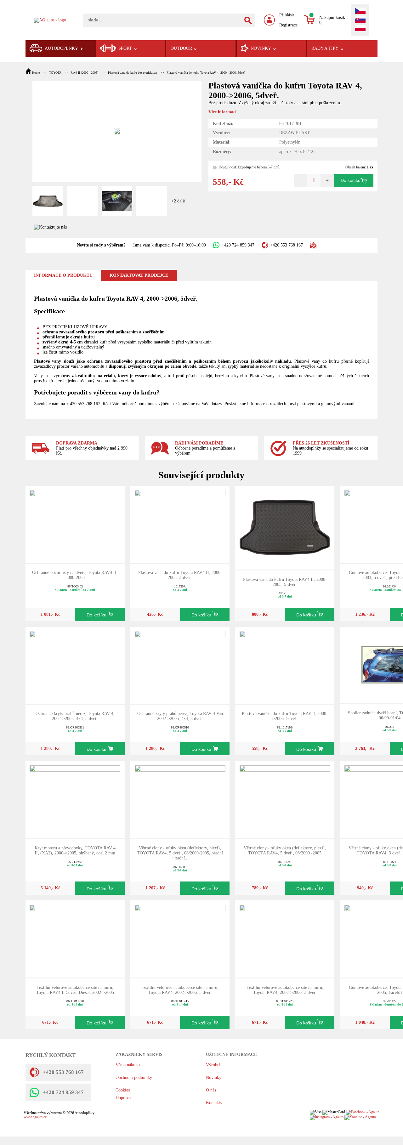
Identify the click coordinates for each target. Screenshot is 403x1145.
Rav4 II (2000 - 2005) (84, 72)
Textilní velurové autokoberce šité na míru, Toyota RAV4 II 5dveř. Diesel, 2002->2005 (75, 990)
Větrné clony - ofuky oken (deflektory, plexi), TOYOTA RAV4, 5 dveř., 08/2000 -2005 (285, 850)
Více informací (222, 112)
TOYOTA (55, 72)
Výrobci (213, 1065)
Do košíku (350, 180)
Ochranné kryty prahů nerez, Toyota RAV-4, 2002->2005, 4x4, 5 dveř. (75, 716)
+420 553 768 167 (286, 245)
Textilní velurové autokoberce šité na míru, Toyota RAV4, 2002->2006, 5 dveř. (180, 990)
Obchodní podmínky (134, 1077)
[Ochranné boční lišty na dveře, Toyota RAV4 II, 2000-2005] (75, 523)
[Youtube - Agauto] (360, 1117)
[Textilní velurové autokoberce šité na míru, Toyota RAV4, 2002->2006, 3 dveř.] (285, 938)
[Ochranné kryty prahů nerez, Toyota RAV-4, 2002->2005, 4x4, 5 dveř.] (75, 664)
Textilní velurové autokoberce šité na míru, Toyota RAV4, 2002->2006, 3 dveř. (285, 990)
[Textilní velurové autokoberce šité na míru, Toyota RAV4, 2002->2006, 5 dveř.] (180, 938)
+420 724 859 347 (238, 245)
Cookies (123, 1090)
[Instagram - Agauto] (326, 1117)
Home (36, 72)
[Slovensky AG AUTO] (360, 20)
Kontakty (214, 1102)
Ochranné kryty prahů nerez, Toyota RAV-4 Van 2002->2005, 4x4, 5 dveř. (180, 716)
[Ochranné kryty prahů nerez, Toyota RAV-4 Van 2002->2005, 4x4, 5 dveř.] (180, 664)
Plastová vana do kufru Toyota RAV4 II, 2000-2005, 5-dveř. (285, 582)
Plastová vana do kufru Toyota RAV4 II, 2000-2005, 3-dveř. (180, 575)
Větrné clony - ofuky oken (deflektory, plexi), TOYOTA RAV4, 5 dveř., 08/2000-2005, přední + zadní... (180, 853)
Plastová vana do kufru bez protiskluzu (132, 72)
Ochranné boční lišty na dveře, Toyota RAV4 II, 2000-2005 (75, 575)
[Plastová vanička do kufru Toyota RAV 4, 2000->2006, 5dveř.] (285, 664)
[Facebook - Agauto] (362, 1112)
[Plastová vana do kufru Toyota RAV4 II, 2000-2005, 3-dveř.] (180, 523)
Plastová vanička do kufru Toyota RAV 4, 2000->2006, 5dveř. (206, 72)
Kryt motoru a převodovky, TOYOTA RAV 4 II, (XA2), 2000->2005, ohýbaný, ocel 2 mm (75, 850)
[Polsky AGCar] (360, 28)
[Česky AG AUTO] (360, 11)
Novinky (213, 1077)
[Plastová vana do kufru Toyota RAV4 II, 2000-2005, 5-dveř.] (285, 527)
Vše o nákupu (128, 1065)
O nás (211, 1090)
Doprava (123, 1097)
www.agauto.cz (35, 1117)
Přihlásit (286, 15)
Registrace (288, 25)
